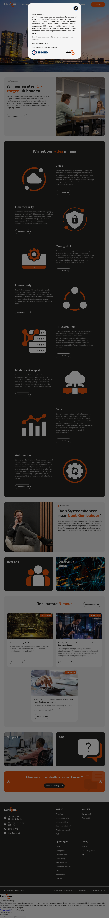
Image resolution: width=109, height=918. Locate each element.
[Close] (76, 8)
